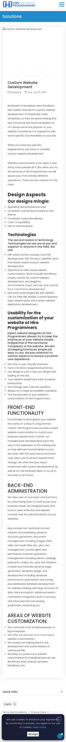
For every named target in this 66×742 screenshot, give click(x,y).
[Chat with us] (60, 736)
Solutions (16, 92)
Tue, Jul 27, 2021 (36, 92)
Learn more (39, 727)
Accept (33, 734)
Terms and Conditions (15, 712)
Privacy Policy (38, 712)
